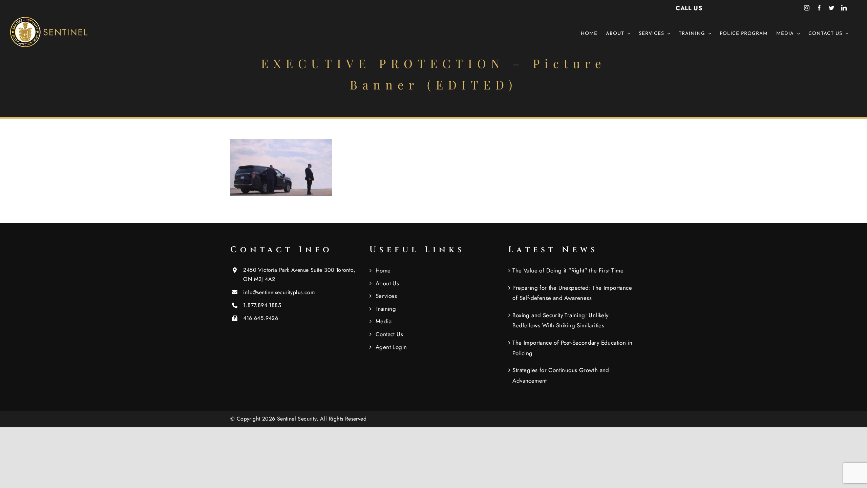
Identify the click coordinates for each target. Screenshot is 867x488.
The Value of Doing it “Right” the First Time (567, 270)
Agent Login (391, 347)
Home (383, 270)
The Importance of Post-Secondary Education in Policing (572, 348)
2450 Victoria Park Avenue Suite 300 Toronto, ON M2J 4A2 (299, 274)
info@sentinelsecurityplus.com (279, 292)
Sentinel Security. (298, 419)
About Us (387, 283)
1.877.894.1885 (262, 305)
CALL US (689, 8)
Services (386, 296)
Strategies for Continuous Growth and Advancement (560, 375)
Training (386, 309)
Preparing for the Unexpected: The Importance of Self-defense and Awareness (572, 293)
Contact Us (389, 334)
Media (384, 321)
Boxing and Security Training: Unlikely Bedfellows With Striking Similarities (560, 320)
